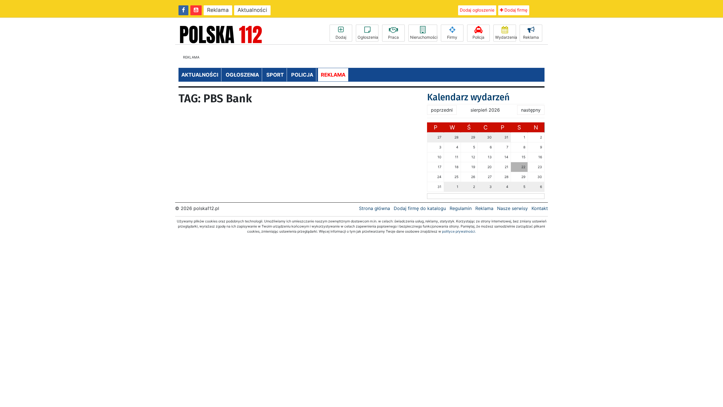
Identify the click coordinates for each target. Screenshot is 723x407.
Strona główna (374, 208)
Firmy (452, 37)
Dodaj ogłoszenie (477, 10)
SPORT (275, 75)
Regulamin (461, 208)
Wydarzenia (505, 37)
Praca (393, 37)
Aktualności (252, 10)
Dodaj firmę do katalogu (420, 208)
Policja (478, 37)
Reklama (218, 10)
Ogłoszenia (368, 37)
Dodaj (341, 37)
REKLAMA (333, 75)
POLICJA (302, 75)
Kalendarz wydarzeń (468, 97)
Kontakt (540, 208)
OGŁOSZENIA (242, 75)
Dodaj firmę (515, 10)
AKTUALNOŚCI (199, 75)
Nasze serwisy (512, 208)
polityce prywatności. (459, 231)
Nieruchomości (423, 37)
